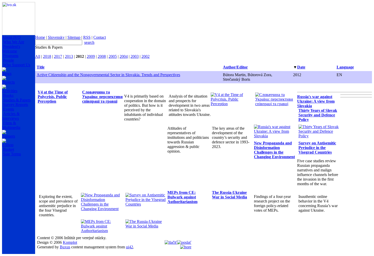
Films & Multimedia (11, 125)
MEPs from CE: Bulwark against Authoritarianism (182, 197)
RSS (87, 37)
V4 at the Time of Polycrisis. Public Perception (53, 96)
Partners (8, 136)
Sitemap (73, 37)
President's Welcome (11, 48)
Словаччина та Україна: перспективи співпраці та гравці (102, 96)
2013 (69, 56)
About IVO (11, 37)
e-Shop (7, 145)
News (6, 73)
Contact (99, 37)
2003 (135, 56)
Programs (10, 55)
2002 (145, 56)
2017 (58, 56)
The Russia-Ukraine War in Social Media (229, 194)
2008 (102, 56)
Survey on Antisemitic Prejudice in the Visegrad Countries (317, 147)
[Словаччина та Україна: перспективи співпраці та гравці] (276, 104)
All (37, 56)
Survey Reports (15, 104)
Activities (9, 91)
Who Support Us (16, 65)
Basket (8, 149)
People (8, 60)
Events (8, 109)
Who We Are (13, 42)
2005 (113, 56)
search (89, 42)
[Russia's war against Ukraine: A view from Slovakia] (275, 136)
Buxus (65, 247)
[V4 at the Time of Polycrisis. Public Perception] (232, 104)
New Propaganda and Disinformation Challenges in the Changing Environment (274, 150)
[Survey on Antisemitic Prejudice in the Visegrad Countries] (146, 204)
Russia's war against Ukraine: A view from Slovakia (316, 101)
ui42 (129, 247)
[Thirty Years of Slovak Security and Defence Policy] (319, 136)
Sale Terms (12, 154)
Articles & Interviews (11, 116)
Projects (8, 82)
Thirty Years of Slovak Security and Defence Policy (317, 115)
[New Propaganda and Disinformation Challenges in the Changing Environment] (102, 209)
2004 (124, 56)
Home (40, 37)
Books (8, 95)
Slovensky (56, 37)
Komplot (70, 242)
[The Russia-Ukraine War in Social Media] (146, 226)
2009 (91, 56)
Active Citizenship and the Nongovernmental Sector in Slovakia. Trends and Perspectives (108, 75)
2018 (47, 56)
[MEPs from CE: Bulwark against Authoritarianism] (102, 230)
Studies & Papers (17, 100)
